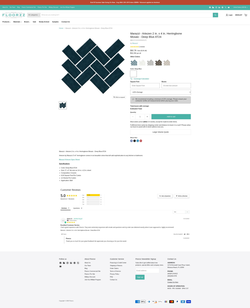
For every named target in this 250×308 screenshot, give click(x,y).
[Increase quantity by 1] (147, 116)
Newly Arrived (44, 22)
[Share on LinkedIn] (138, 141)
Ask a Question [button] (166, 196)
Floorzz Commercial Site (29, 7)
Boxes (164, 81)
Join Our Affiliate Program (67, 7)
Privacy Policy (114, 274)
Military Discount (53, 7)
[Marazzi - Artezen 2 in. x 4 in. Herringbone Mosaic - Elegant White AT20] (141, 62)
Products (6, 22)
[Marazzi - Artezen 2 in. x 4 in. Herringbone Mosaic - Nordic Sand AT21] (166, 62)
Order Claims (114, 268)
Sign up (140, 277)
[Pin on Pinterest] (141, 141)
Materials (16, 22)
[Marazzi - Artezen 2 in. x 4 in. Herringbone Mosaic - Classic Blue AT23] (133, 62)
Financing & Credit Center (118, 262)
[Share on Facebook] (131, 141)
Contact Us (66, 22)
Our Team (12, 7)
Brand (26, 22)
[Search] (215, 15)
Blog (18, 7)
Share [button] (64, 234)
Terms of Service (115, 271)
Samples (55, 22)
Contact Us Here (172, 282)
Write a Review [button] (182, 196)
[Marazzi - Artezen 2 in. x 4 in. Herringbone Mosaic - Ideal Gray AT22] (150, 62)
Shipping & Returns (116, 265)
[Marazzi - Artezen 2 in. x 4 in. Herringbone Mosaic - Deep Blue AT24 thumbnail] (63, 105)
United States (239, 7)
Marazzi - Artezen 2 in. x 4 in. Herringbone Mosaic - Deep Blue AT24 (80, 230)
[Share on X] (134, 141)
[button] (246, 15)
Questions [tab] (76, 208)
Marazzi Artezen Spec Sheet (69, 159)
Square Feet (134, 81)
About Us (5, 7)
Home (61, 28)
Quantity (133, 112)
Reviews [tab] (64, 208)
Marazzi (135, 43)
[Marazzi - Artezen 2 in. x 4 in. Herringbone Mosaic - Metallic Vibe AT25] (158, 62)
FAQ (111, 277)
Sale (34, 22)
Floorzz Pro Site (42, 7)
